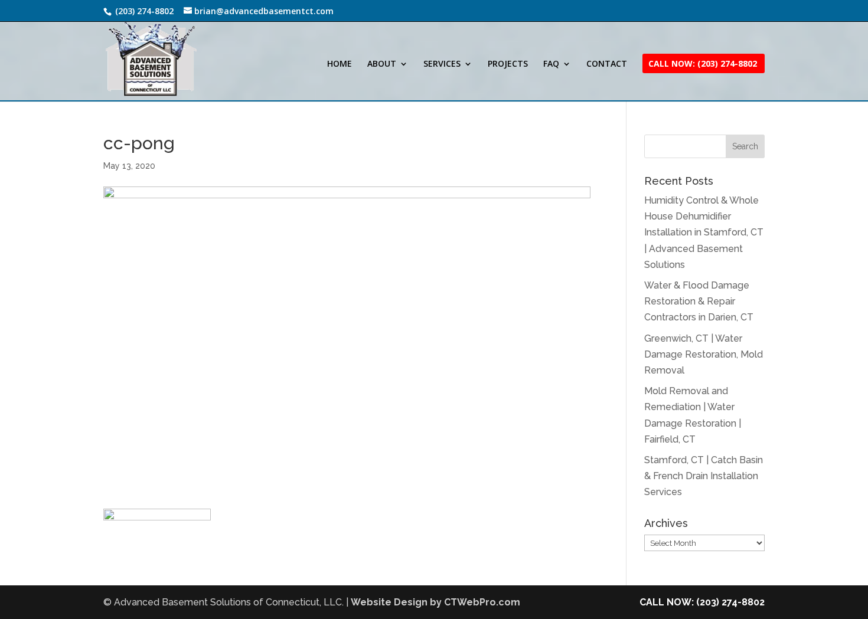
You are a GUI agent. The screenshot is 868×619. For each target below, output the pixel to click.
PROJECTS (508, 64)
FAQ (551, 64)
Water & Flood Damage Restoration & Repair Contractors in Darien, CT (698, 301)
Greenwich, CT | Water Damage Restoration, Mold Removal (703, 354)
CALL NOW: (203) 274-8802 (702, 602)
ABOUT (381, 64)
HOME (339, 64)
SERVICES (442, 64)
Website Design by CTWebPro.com (435, 602)
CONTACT (606, 64)
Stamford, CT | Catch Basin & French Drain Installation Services (703, 475)
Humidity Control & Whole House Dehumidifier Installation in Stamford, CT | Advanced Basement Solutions (703, 232)
